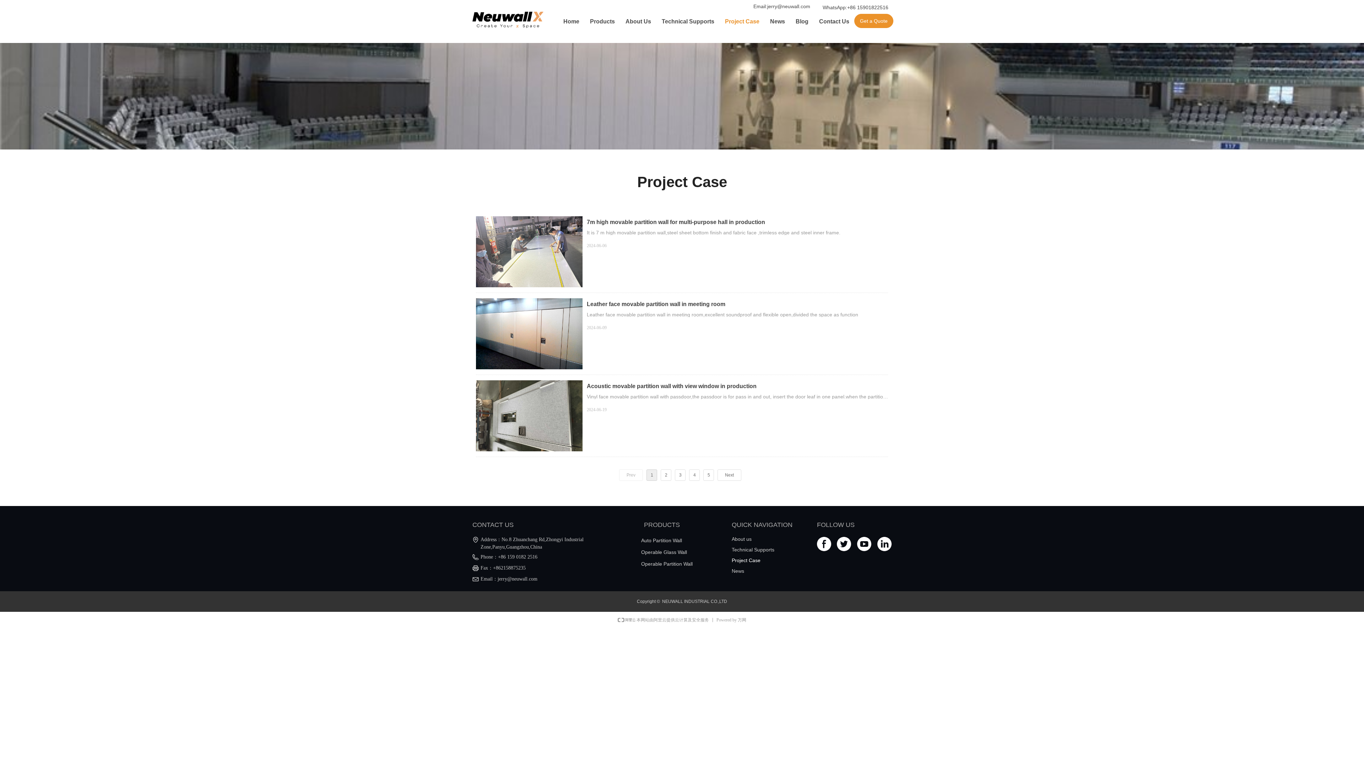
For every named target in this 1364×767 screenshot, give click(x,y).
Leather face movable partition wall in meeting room (656, 304)
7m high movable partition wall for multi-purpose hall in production (676, 222)
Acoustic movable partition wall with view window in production (672, 386)
